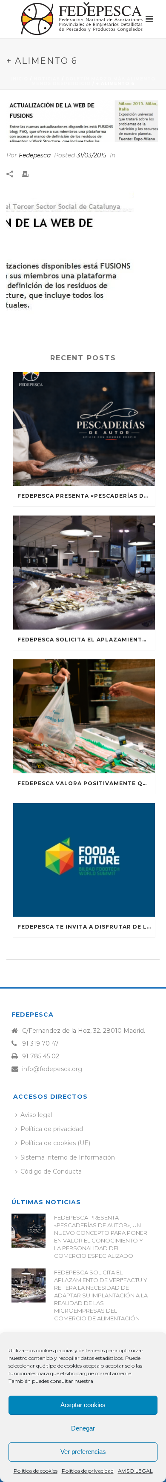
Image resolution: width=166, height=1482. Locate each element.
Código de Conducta (51, 1171)
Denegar (83, 1428)
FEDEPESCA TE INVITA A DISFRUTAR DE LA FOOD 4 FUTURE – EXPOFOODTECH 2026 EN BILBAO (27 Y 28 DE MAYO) (86, 926)
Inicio (19, 79)
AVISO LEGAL (135, 1471)
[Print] (29, 174)
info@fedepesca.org (52, 1069)
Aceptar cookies (83, 1404)
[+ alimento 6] (83, 121)
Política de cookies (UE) (55, 1143)
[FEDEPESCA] (83, 19)
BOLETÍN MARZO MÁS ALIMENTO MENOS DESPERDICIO (93, 81)
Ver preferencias (83, 1451)
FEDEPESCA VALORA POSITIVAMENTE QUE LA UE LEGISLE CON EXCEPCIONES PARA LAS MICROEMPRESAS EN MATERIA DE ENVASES (86, 783)
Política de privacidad (88, 1471)
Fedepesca (35, 155)
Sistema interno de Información (67, 1157)
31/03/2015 (91, 155)
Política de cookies (35, 1471)
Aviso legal (36, 1115)
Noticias (47, 79)
